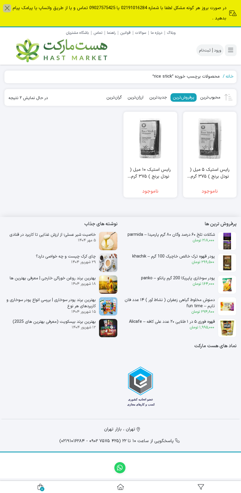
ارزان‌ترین (135, 97)
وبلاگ (171, 33)
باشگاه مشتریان (77, 33)
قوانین (125, 33)
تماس (97, 33)
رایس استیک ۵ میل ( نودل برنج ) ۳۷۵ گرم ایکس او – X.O (210, 173)
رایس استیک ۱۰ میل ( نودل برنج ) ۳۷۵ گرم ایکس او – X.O (150, 173)
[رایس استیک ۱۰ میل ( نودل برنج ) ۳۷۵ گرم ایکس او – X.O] (150, 139)
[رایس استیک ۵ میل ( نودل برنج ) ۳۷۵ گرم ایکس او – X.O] (210, 139)
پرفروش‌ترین (183, 97)
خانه (230, 76)
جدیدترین (158, 97)
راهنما (111, 33)
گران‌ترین (114, 97)
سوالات (140, 33)
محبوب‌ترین (210, 97)
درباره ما (156, 33)
